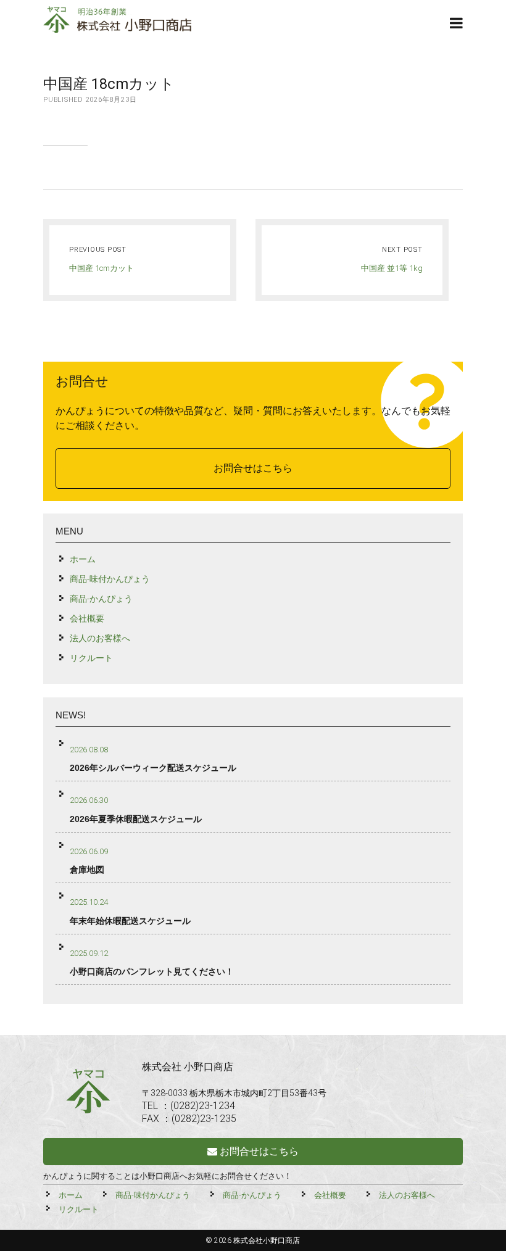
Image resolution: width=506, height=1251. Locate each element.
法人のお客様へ (100, 638)
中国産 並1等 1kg (392, 268)
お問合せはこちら (253, 468)
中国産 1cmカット (101, 268)
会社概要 (87, 618)
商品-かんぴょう (101, 599)
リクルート (91, 658)
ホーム (83, 559)
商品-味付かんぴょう (110, 579)
